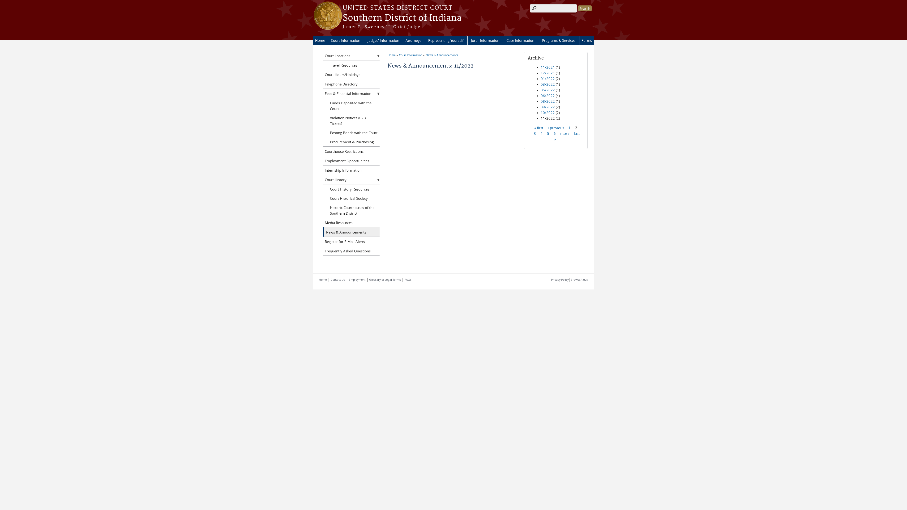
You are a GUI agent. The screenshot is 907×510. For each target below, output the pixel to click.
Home (320, 40)
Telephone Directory (341, 84)
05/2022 (548, 90)
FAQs (408, 279)
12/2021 (548, 73)
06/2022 (548, 95)
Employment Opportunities (347, 160)
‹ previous (556, 127)
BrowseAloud (579, 279)
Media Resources (338, 222)
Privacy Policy (560, 279)
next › (564, 133)
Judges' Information (383, 40)
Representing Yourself (445, 40)
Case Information (520, 40)
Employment (357, 279)
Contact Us (338, 279)
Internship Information (343, 170)
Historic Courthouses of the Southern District (352, 210)
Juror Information (485, 40)
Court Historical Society (349, 198)
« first (538, 127)
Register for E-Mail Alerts (345, 241)
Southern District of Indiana (402, 18)
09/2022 (548, 107)
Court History (336, 179)
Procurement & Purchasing (352, 142)
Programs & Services (558, 40)
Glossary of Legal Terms (385, 279)
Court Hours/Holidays (342, 74)
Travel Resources (343, 65)
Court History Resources (349, 189)
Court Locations (337, 55)
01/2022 (548, 78)
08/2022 (548, 101)
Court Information (345, 40)
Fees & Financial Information (348, 93)
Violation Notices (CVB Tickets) (348, 120)
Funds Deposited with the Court (351, 106)
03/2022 (548, 84)
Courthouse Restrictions (344, 151)
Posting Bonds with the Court (353, 132)
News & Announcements (442, 55)
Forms (587, 40)
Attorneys (413, 40)
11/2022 (548, 118)
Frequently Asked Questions (348, 251)
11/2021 (548, 67)
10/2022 (548, 112)
